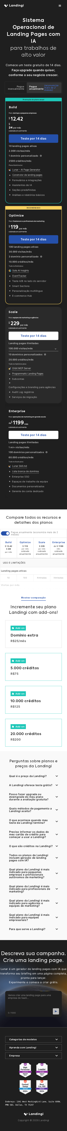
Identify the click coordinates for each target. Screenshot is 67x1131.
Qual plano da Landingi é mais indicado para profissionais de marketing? (29, 889)
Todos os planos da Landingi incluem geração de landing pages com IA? (28, 858)
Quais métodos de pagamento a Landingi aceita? (30, 810)
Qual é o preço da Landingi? (28, 776)
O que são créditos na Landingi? (31, 846)
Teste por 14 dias (34, 138)
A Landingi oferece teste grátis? (31, 785)
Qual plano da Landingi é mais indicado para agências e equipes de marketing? (29, 903)
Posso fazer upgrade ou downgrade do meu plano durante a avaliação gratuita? (29, 797)
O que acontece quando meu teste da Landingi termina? (28, 821)
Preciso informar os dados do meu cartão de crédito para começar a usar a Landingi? (29, 834)
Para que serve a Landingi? (27, 929)
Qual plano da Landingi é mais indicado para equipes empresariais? (29, 917)
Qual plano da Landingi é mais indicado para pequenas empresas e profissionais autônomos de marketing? (29, 873)
